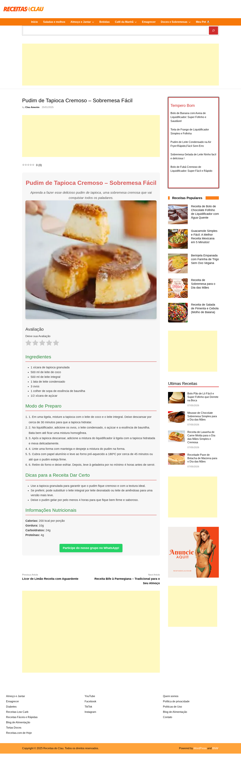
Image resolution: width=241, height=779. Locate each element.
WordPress (200, 748)
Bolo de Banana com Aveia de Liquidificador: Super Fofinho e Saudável (188, 117)
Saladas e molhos (54, 21)
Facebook (90, 701)
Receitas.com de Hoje (19, 732)
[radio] (28, 343)
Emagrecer (149, 21)
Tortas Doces (13, 727)
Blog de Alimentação (18, 722)
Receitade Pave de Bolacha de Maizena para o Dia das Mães (202, 458)
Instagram (90, 712)
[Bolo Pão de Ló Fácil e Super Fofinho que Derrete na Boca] (176, 402)
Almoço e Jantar (83, 23)
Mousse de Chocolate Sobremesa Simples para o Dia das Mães (202, 416)
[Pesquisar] (213, 30)
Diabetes (11, 706)
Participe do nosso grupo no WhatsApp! (91, 548)
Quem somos (170, 696)
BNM (215, 748)
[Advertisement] (120, 66)
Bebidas (104, 21)
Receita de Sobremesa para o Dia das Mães (203, 283)
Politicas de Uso (172, 706)
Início (34, 21)
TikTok (88, 706)
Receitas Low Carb (17, 712)
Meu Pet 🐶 (203, 21)
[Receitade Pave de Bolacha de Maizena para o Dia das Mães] (176, 463)
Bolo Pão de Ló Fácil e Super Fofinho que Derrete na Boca (202, 397)
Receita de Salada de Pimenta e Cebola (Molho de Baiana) (205, 308)
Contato (167, 717)
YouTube (90, 696)
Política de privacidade (176, 701)
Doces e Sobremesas (177, 23)
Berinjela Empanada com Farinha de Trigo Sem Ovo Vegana (205, 259)
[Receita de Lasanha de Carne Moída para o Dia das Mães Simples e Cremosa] (176, 441)
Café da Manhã (127, 23)
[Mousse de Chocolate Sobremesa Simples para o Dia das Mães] (176, 421)
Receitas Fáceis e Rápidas (22, 717)
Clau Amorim (32, 107)
